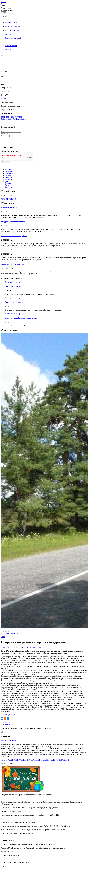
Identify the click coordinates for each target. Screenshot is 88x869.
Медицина (9, 175)
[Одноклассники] (3, 15)
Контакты (8, 50)
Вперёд (8, 724)
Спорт (7, 181)
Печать (7, 631)
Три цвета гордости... (13, 286)
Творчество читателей (13, 38)
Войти (3, 2)
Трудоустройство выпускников (13, 222)
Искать (3, 17)
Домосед (8, 185)
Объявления (9, 42)
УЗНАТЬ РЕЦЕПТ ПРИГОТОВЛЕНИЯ (15, 760)
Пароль (4, 8)
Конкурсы (9, 187)
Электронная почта (12, 633)
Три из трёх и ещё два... (14, 302)
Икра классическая (8, 740)
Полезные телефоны (12, 26)
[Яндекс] (5, 15)
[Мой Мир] (8, 718)
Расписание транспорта (13, 30)
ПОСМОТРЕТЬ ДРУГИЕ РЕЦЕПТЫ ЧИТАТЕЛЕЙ (50, 760)
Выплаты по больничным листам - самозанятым (20, 250)
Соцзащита (9, 177)
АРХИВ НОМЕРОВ (8, 199)
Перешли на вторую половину (12, 264)
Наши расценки (11, 46)
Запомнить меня (7, 10)
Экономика (9, 171)
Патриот (8, 183)
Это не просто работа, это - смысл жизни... (21, 318)
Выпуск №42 (5, 647)
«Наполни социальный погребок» (14, 236)
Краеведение (10, 34)
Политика (8, 169)
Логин (3, 6)
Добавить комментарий (32, 647)
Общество (9, 173)
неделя (3, 99)
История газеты (11, 22)
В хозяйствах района (9, 207)
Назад (7, 722)
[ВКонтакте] (4, 15)
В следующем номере (13, 282)
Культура (8, 179)
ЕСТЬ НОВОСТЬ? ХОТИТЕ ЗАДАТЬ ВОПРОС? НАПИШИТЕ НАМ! (14, 119)
